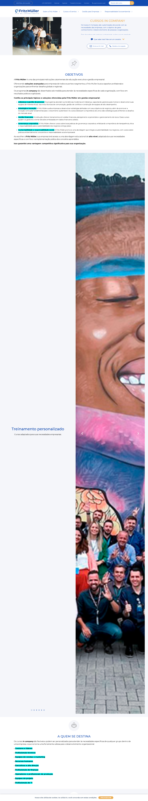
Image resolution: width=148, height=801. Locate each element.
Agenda (64, 3)
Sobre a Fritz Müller (50, 12)
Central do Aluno (23, 3)
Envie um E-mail (98, 46)
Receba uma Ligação (118, 46)
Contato (86, 3)
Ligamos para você (99, 3)
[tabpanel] (37, 433)
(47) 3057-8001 (46, 3)
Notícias (56, 3)
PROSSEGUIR (106, 798)
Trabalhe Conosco (75, 3)
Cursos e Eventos (70, 12)
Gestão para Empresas (91, 12)
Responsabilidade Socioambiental (118, 12)
